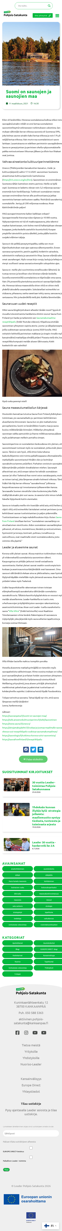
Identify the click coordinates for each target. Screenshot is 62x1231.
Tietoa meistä (31, 1045)
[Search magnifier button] (49, 6)
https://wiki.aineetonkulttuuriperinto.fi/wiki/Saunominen (29, 719)
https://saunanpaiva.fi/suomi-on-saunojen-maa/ (24, 715)
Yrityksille (31, 1051)
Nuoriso (17, 961)
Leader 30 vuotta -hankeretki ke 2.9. (44, 843)
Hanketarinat (17, 955)
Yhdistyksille (31, 1058)
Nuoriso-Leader (31, 1064)
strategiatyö (17, 912)
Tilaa (6, 1169)
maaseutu (17, 900)
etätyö (17, 875)
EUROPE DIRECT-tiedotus (13, 1151)
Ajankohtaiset (17, 943)
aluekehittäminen (17, 869)
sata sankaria (18, 906)
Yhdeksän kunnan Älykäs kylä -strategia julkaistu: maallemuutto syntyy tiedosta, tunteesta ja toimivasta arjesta (46, 815)
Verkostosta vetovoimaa (18, 968)
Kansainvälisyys (31, 1079)
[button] (26, 749)
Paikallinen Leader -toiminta (14, 1161)
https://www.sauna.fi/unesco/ (16, 723)
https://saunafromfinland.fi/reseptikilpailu (22, 739)
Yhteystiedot (31, 1091)
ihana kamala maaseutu (17, 881)
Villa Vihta (14, 611)
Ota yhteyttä (41, 15)
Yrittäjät (17, 974)
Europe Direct (31, 1085)
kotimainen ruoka (17, 887)
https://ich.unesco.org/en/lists (17, 179)
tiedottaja (17, 918)
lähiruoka (17, 893)
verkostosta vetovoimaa (17, 924)
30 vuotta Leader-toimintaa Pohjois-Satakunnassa (44, 786)
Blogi (17, 949)
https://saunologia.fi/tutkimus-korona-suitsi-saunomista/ (29, 735)
